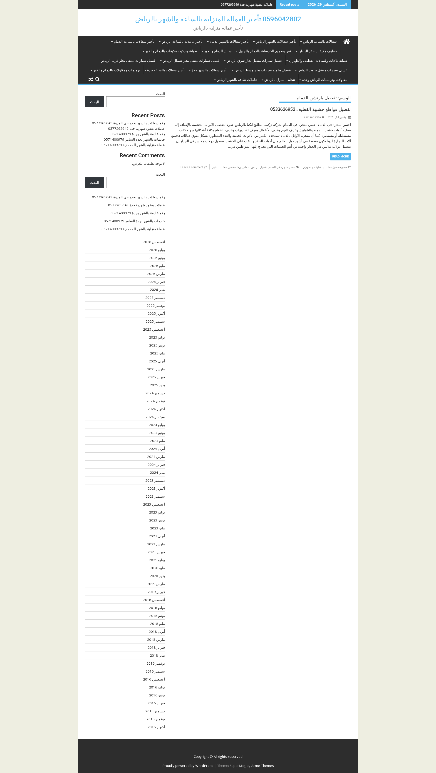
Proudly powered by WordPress (187, 765)
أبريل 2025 (157, 361)
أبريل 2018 (157, 631)
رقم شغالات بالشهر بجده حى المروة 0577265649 (128, 123)
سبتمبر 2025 (155, 321)
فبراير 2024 (156, 464)
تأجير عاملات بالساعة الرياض (182, 42)
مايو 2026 (157, 265)
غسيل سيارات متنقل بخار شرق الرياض (254, 61)
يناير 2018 (157, 655)
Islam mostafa (312, 117)
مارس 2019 (156, 583)
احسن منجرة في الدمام (282, 167)
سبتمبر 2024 (155, 416)
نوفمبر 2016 (155, 663)
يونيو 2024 (157, 432)
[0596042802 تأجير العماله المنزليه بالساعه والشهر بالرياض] (346, 41)
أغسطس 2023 (154, 504)
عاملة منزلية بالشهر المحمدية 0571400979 (133, 144)
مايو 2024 (157, 440)
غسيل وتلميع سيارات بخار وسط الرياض (263, 70)
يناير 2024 (157, 472)
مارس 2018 (156, 639)
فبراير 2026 (156, 281)
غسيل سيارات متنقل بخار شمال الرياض (191, 61)
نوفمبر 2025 (155, 305)
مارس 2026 (156, 273)
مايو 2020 (157, 568)
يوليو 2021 (157, 560)
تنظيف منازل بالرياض (279, 80)
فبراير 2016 (156, 703)
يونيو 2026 (157, 257)
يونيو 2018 (157, 615)
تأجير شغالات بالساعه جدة (166, 70)
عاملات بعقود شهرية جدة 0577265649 (136, 128)
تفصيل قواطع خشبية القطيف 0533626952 (310, 109)
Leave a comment (192, 167)
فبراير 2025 (156, 377)
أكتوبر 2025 (156, 313)
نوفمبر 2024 (155, 401)
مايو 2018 (157, 623)
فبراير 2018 (156, 647)
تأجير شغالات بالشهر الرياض (276, 42)
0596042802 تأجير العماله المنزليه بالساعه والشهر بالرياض (218, 19)
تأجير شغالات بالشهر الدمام (229, 42)
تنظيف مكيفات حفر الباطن (317, 51)
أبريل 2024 (157, 448)
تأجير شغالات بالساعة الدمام (134, 42)
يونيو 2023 (157, 520)
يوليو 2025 (157, 337)
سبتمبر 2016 (155, 671)
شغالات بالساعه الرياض (320, 42)
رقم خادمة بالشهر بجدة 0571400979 (248, 4)
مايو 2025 (157, 353)
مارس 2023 (156, 544)
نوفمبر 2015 (155, 719)
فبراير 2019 (156, 591)
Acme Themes (262, 765)
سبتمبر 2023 (155, 496)
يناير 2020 (157, 576)
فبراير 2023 (156, 552)
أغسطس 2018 (154, 599)
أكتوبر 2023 (156, 488)
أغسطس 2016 (154, 679)
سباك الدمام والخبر (218, 51)
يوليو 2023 (157, 512)
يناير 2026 (157, 289)
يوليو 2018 (157, 607)
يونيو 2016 (157, 695)
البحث (160, 93)
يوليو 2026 (157, 249)
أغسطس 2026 (154, 241)
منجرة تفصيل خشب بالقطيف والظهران (325, 167)
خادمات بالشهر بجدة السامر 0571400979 (134, 139)
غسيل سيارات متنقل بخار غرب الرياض (128, 61)
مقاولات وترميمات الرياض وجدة (324, 80)
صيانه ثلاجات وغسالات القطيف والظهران (318, 61)
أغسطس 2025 (154, 329)
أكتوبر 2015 (156, 727)
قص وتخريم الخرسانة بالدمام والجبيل (265, 51)
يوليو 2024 (157, 424)
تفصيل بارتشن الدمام (255, 167)
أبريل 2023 (157, 536)
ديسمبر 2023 (155, 480)
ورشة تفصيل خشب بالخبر (227, 167)
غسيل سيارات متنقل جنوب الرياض (322, 70)
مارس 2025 (156, 369)
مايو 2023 (157, 528)
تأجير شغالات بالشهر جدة (210, 70)
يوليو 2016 (157, 687)
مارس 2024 (156, 456)
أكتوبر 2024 (156, 408)
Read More (340, 156)
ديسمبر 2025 (155, 297)
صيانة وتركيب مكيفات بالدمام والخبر (171, 51)
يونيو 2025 (157, 345)
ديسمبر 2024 (155, 393)
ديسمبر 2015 (155, 711)
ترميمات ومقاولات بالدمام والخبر (116, 70)
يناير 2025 (157, 385)
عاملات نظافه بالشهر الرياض (237, 80)
